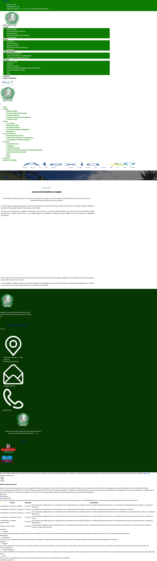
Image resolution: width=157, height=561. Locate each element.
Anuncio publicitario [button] (6, 548)
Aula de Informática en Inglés (16, 70)
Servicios (6, 60)
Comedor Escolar (12, 62)
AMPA (8, 74)
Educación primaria (13, 45)
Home (5, 177)
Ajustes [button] (2, 475)
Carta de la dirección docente (16, 31)
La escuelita (10, 41)
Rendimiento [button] (4, 535)
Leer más (147, 473)
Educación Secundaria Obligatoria (17, 47)
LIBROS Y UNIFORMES (9, 78)
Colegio (5, 27)
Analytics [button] (3, 542)
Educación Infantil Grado (14, 54)
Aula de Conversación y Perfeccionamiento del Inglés (23, 68)
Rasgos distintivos (12, 33)
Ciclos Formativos (9, 51)
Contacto (6, 76)
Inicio (5, 25)
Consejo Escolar (12, 37)
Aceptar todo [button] (9, 475)
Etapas (5, 39)
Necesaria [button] (3, 494)
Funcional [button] (3, 529)
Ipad (8, 72)
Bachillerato (10, 49)
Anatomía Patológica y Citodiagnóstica (19, 56)
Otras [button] (2, 554)
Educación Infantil (12, 43)
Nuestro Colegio (12, 29)
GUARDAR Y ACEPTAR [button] (7, 560)
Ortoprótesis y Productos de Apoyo (18, 58)
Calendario (10, 64)
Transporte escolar (13, 66)
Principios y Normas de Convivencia (18, 35)
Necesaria (5, 496)
